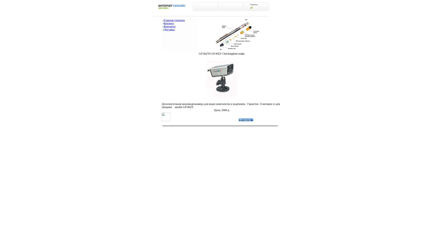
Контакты (169, 26)
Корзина (169, 23)
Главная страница (174, 20)
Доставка (169, 29)
